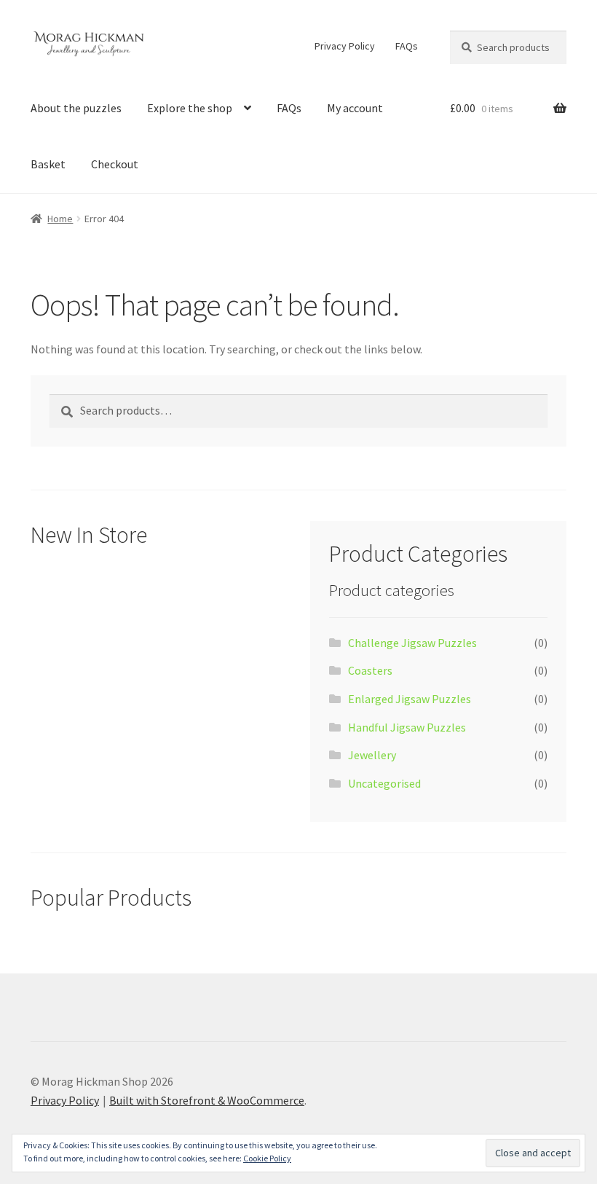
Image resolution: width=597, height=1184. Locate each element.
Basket (48, 164)
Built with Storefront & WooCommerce (206, 1100)
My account (355, 108)
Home (60, 218)
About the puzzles (76, 108)
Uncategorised (384, 783)
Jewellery (372, 755)
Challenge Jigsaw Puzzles (412, 642)
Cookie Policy (267, 1158)
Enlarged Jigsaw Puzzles (409, 698)
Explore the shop (189, 108)
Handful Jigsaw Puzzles (407, 727)
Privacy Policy (345, 45)
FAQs (406, 45)
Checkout (114, 164)
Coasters (370, 670)
